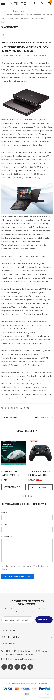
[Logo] (18, 3)
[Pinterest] (23, 667)
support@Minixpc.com (23, 659)
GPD (7, 119)
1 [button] (23, 496)
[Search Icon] (34, 3)
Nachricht (17, 11)
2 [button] (25, 496)
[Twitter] (10, 667)
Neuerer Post (43, 417)
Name (4, 512)
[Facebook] (4, 667)
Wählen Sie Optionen (15, 487)
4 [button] (31, 496)
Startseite (6, 11)
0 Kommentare (39, 55)
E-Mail (4, 524)
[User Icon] (42, 3)
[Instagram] (17, 667)
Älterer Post (10, 417)
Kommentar (6, 536)
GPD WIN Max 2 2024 (21, 408)
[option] (13, 464)
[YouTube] (30, 667)
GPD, (8, 408)
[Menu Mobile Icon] (3, 3)
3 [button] (28, 496)
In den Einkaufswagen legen (42, 487)
